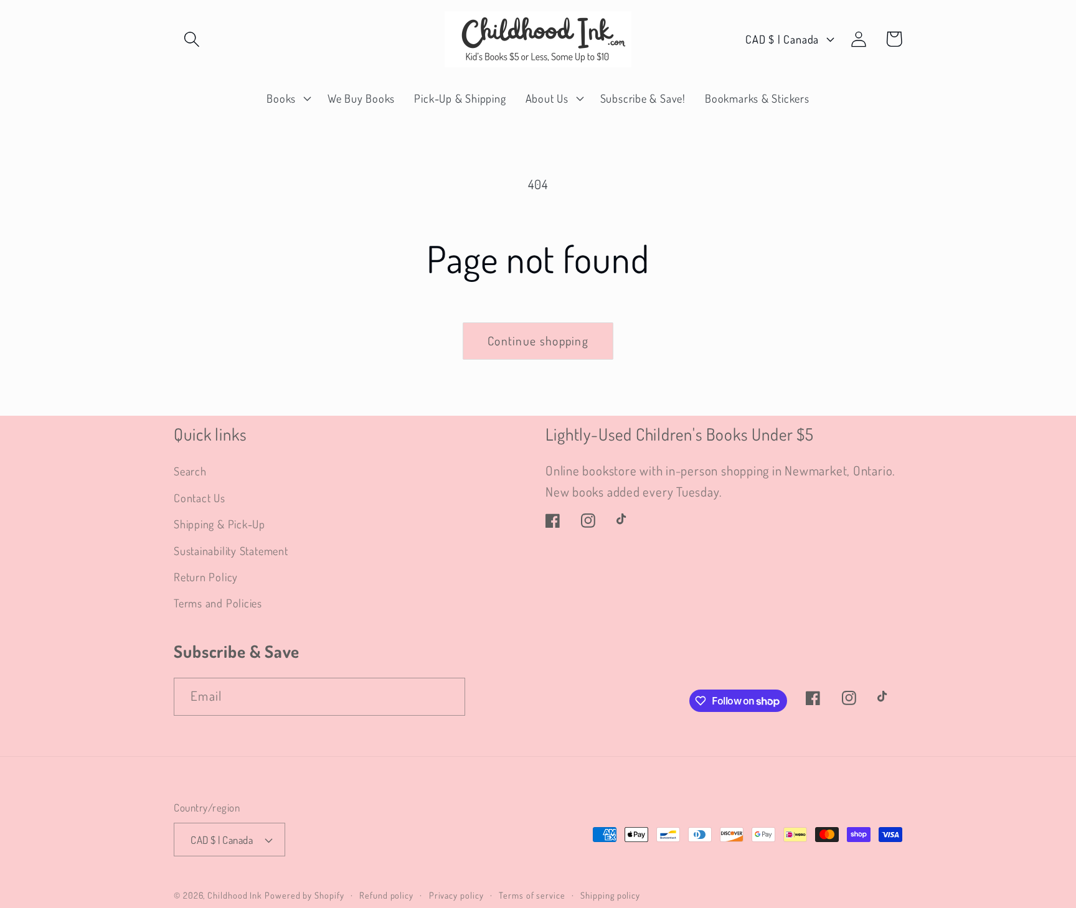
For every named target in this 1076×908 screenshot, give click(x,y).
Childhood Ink (234, 895)
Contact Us (199, 497)
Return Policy (206, 576)
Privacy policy (456, 895)
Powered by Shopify (304, 895)
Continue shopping (538, 341)
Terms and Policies (218, 603)
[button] (191, 39)
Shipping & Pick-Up (219, 524)
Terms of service (532, 895)
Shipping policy (610, 895)
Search (190, 471)
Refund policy (386, 895)
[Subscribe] (447, 697)
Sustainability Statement (231, 550)
